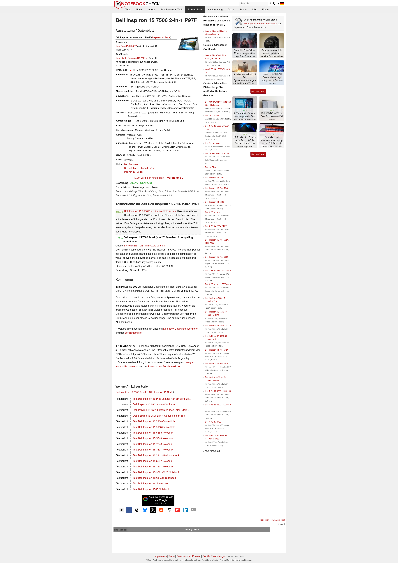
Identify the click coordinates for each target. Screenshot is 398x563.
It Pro (127, 245)
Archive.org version (154, 245)
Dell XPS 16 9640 (213, 212)
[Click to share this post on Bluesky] (145, 510)
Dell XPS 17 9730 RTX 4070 (218, 270)
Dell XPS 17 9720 (213, 421)
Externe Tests (195, 9)
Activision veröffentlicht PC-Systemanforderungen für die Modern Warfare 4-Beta (244, 79)
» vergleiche (174, 177)
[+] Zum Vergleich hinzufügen (148, 177)
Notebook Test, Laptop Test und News (277, 519)
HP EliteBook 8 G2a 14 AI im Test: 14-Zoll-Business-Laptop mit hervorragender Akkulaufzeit (245, 142)
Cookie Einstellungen (214, 556)
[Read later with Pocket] (169, 510)
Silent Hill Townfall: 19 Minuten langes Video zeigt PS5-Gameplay (244, 53)
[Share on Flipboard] (177, 510)
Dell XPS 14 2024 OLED (216, 226)
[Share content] (121, 510)
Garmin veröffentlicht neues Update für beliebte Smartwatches (272, 53)
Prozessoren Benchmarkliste (164, 366)
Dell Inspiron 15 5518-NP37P (218, 325)
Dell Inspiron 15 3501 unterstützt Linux (154, 404)
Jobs (254, 9)
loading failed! (120, 529)
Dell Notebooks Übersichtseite (139, 168)
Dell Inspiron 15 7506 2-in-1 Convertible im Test (150, 211)
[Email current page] (194, 510)
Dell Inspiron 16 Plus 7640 (216, 187)
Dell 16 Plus (210, 167)
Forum (265, 9)
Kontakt (196, 556)
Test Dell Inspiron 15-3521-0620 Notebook (156, 472)
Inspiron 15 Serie (161, 37)
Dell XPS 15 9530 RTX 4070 (218, 284)
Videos (151, 9)
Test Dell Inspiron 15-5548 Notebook (153, 438)
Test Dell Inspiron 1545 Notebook (151, 489)
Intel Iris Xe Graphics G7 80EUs (131, 58)
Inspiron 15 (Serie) (133, 171)
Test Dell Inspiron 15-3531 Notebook (153, 449)
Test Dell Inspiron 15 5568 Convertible (154, 421)
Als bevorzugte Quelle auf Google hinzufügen (161, 500)
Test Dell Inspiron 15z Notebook (150, 483)
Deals (231, 9)
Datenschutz (183, 556)
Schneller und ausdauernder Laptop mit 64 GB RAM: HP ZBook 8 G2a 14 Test (271, 142)
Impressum (161, 556)
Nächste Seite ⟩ (258, 91)
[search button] (270, 3)
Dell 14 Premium (212, 142)
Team (172, 556)
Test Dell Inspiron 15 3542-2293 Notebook (156, 455)
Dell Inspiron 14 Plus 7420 (216, 349)
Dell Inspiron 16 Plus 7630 (216, 256)
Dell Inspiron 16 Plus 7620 (216, 363)
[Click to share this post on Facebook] (129, 510)
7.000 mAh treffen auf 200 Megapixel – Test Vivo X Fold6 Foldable (245, 116)
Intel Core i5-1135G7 (126, 46)
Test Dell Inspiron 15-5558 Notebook (153, 432)
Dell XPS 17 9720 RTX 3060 (218, 390)
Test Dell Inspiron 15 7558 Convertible (154, 427)
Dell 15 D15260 (212, 115)
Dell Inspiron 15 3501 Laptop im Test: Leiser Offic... (161, 410)
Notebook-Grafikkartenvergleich (180, 328)
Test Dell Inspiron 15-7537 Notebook (153, 466)
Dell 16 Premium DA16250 (217, 153)
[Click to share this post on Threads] (137, 510)
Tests (128, 9)
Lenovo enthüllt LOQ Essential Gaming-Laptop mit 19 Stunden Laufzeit (272, 79)
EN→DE (138, 245)
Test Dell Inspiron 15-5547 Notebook (153, 461)
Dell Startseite (131, 164)
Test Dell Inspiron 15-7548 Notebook (153, 444)
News (139, 9)
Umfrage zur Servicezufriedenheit (260, 23)
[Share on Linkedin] (186, 510)
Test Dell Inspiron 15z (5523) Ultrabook (154, 478)
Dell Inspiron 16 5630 (214, 177)
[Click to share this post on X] (153, 510)
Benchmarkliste (133, 332)
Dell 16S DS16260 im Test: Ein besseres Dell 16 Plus (272, 116)
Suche (243, 9)
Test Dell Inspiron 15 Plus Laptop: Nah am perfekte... (162, 398)
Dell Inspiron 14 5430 (214, 201)
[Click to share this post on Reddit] (161, 510)
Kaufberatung (215, 9)
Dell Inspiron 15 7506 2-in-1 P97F (134, 392)
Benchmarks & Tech (171, 9)
